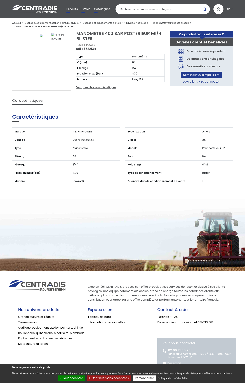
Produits (72, 9)
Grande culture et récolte (36, 317)
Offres (85, 9)
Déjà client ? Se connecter (201, 82)
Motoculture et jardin (33, 344)
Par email (174, 363)
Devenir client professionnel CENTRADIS (185, 322)
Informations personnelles (106, 322)
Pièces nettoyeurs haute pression (171, 23)
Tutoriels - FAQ (167, 317)
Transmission (27, 322)
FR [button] (228, 9)
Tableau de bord (99, 317)
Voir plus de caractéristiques (96, 87)
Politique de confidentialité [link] (173, 378)
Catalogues (102, 9)
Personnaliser (144, 378)
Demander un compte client (201, 75)
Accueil (16, 23)
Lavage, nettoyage (137, 23)
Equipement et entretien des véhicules (45, 338)
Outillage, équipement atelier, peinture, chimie (52, 23)
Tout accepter (72, 378)
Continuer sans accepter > (110, 378)
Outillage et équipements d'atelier (102, 23)
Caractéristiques (27, 100)
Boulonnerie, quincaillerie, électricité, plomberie (51, 333)
